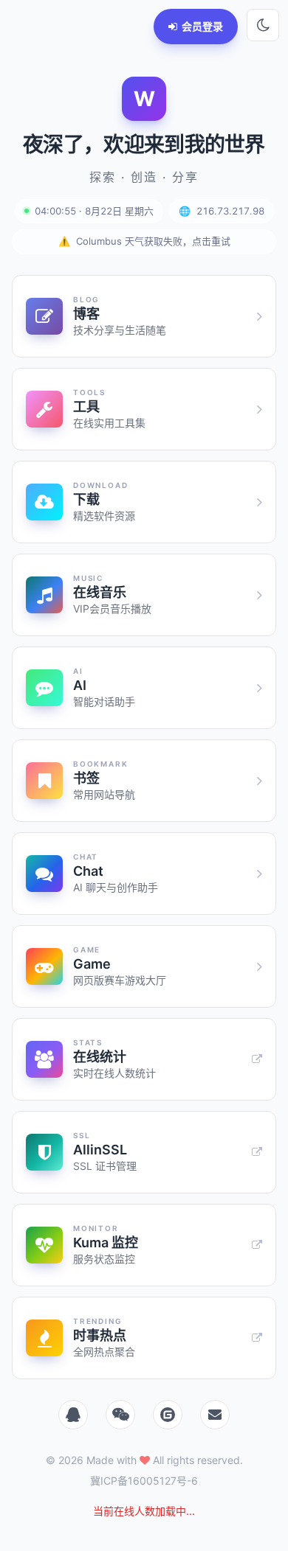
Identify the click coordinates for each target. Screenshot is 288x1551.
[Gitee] (167, 1414)
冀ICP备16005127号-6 (144, 1480)
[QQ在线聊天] (73, 1414)
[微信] (120, 1414)
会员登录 (202, 26)
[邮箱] (215, 1414)
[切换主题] (263, 25)
